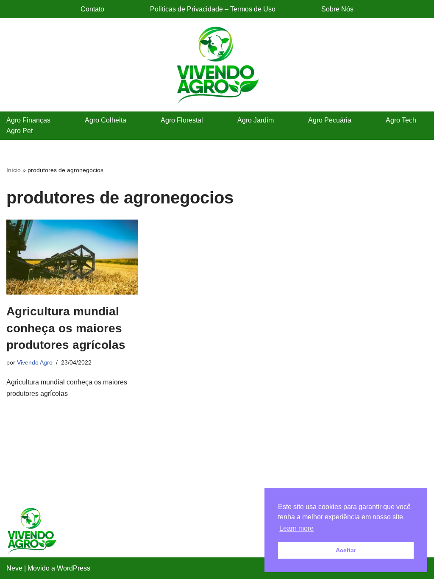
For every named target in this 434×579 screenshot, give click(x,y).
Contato (92, 9)
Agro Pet (19, 130)
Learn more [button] (296, 528)
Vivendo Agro (35, 362)
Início (13, 170)
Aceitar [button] (346, 550)
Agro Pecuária (329, 120)
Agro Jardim (255, 120)
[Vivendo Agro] (217, 65)
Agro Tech (401, 120)
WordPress (73, 568)
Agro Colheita (105, 120)
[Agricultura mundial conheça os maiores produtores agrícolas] (72, 257)
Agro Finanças (28, 120)
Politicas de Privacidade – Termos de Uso (212, 9)
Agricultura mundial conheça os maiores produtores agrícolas (65, 328)
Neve (14, 568)
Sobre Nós (337, 9)
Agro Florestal (182, 120)
